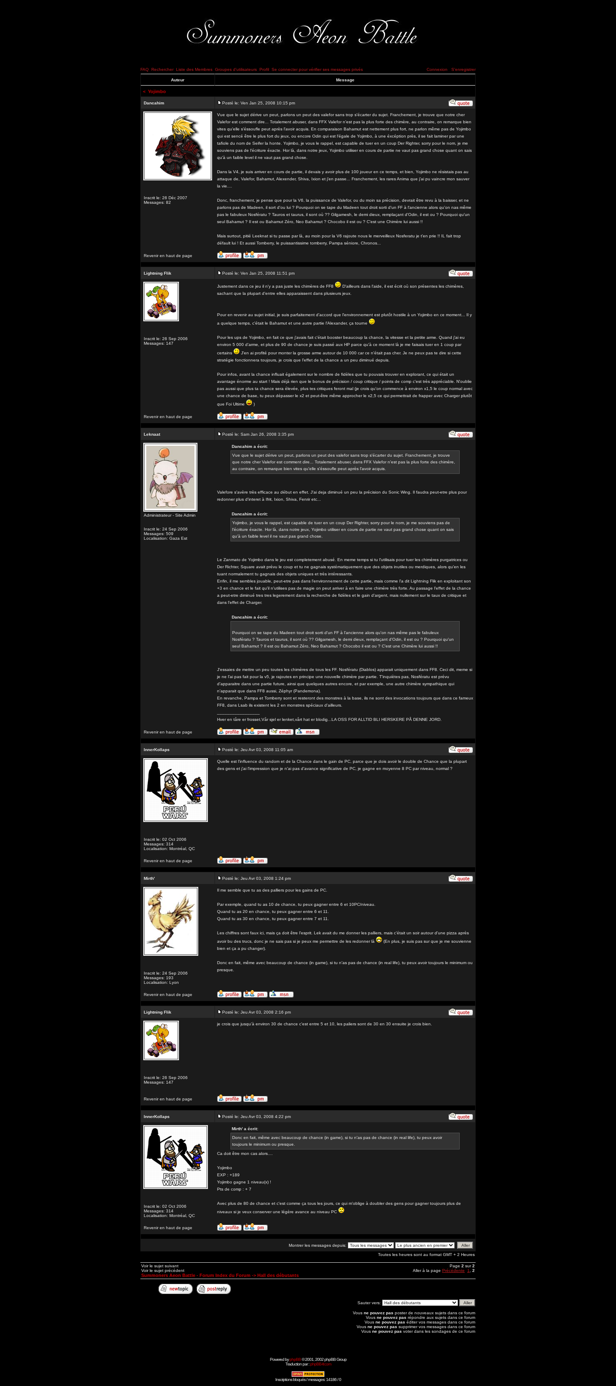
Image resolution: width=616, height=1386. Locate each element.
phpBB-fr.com (320, 1364)
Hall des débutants (278, 1275)
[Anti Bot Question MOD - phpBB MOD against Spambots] (308, 1375)
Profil (264, 69)
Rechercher (162, 69)
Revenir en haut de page (168, 255)
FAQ (144, 69)
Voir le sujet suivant (160, 1266)
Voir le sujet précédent (162, 1270)
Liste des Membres (194, 69)
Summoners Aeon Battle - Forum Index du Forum (196, 1275)
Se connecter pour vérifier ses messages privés (317, 69)
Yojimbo (157, 91)
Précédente (453, 1270)
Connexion (437, 69)
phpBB (295, 1359)
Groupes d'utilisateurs (236, 69)
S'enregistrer (463, 69)
